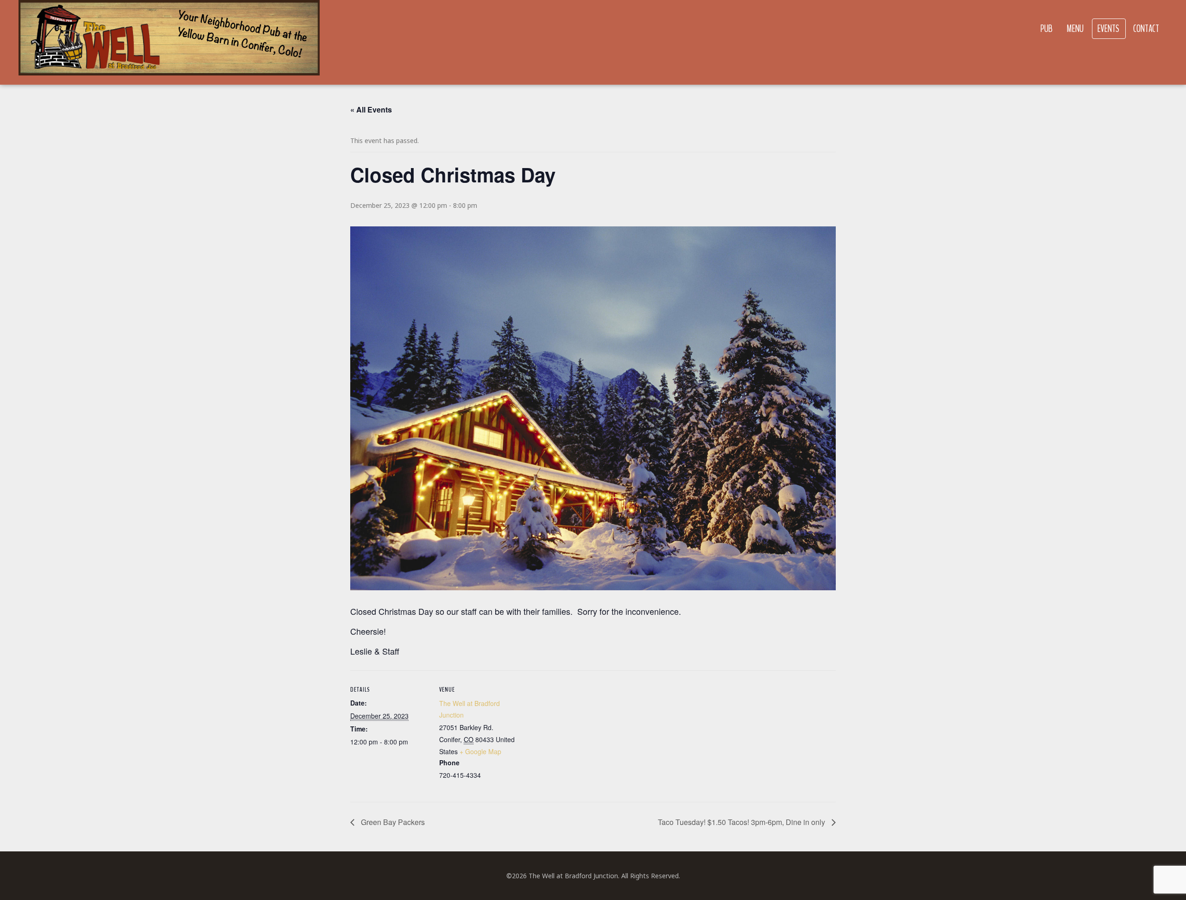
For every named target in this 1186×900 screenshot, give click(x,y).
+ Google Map (480, 751)
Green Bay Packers (392, 822)
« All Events (371, 109)
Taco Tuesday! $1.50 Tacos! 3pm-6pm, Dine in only (742, 822)
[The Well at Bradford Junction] (169, 42)
